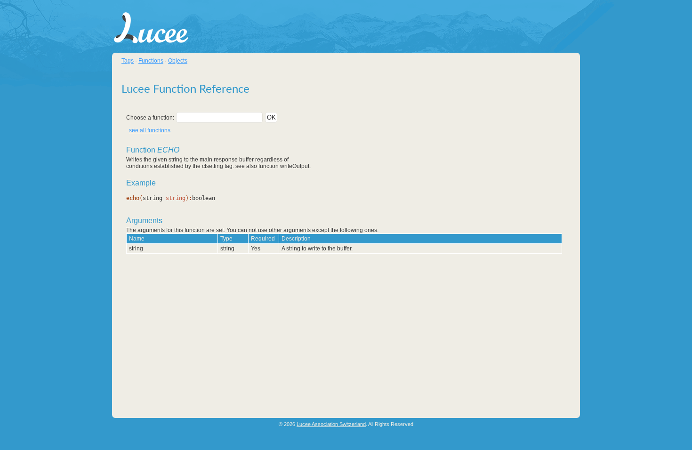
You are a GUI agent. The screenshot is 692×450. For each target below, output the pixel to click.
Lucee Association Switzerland (331, 424)
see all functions (149, 130)
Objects (177, 60)
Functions (150, 60)
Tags (127, 60)
